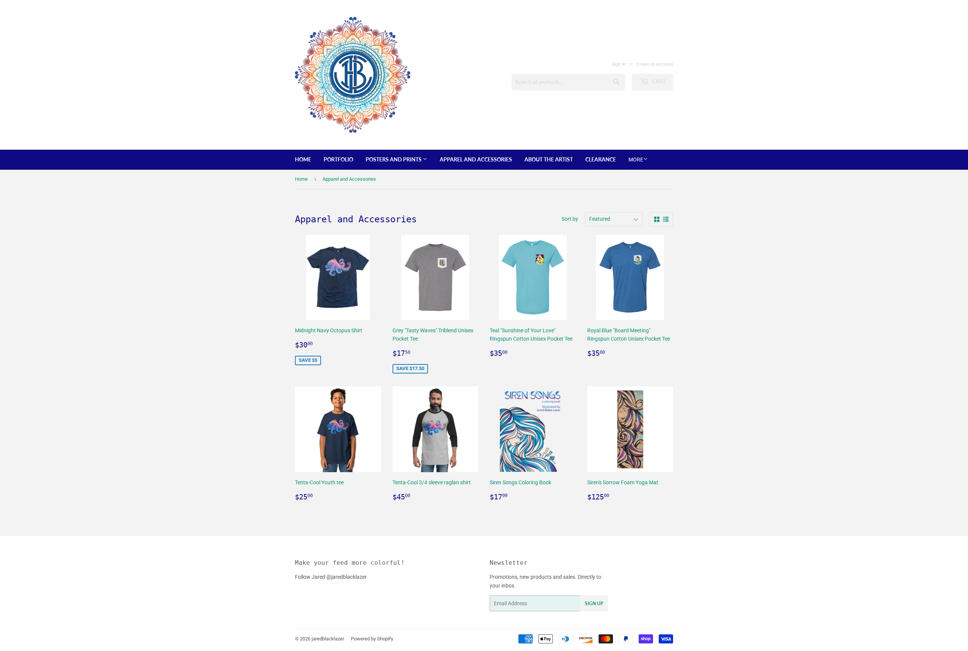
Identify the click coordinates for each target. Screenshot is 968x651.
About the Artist (548, 159)
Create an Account (654, 64)
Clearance (600, 159)
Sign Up (594, 603)
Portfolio (338, 159)
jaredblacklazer (328, 639)
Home (303, 159)
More (635, 160)
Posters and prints (394, 159)
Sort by (570, 219)
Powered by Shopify (372, 639)
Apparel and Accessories (476, 159)
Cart (658, 81)
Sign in (619, 64)
